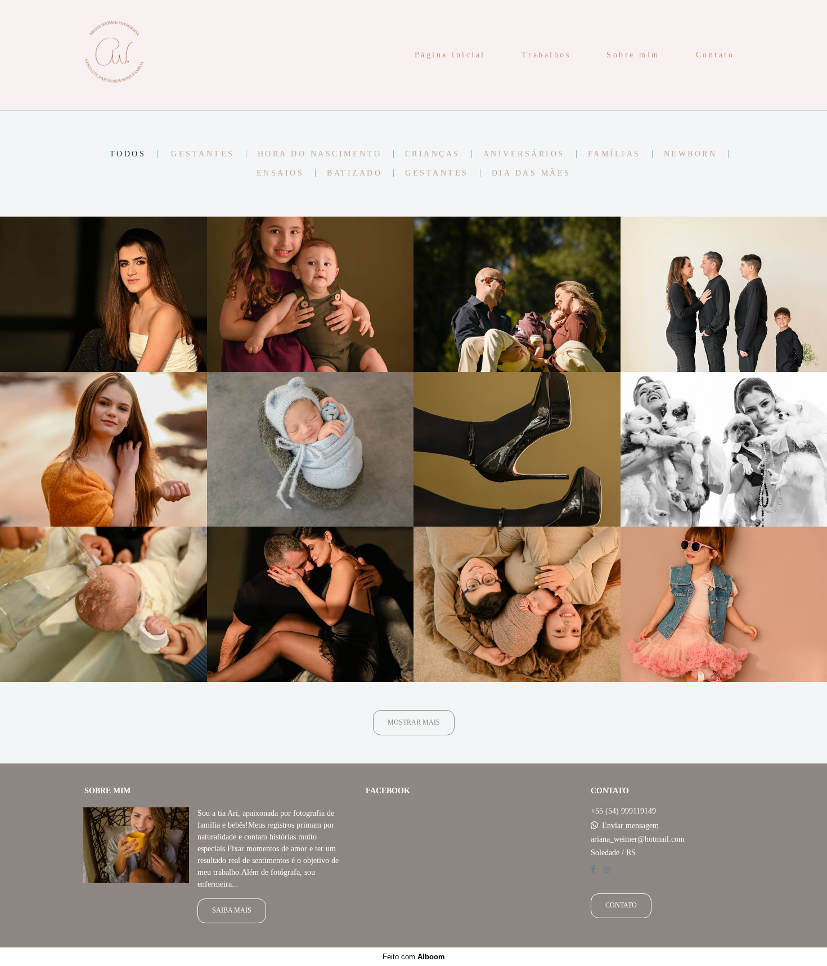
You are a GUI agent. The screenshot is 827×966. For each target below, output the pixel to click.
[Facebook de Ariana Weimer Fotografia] (593, 869)
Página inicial (450, 55)
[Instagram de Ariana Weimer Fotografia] (607, 869)
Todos (128, 154)
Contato (715, 55)
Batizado (354, 173)
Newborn (690, 154)
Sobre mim (633, 55)
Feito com (414, 956)
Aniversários (524, 154)
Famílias (614, 154)
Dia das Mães (531, 173)
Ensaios (280, 173)
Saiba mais (231, 910)
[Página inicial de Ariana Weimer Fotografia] (113, 55)
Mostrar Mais (414, 722)
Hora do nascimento (320, 154)
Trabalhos (546, 55)
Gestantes (203, 154)
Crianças (432, 154)
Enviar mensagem (630, 826)
